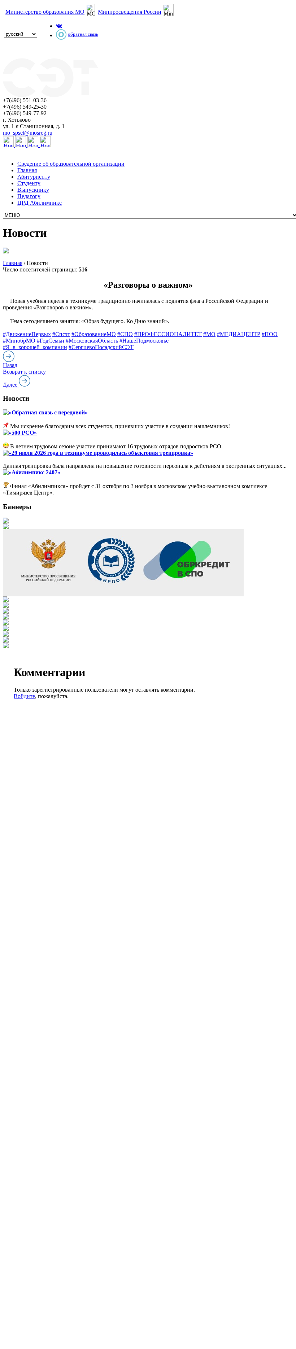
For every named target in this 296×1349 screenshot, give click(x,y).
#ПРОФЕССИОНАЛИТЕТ (168, 334)
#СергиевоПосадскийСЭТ (101, 347)
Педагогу (28, 196)
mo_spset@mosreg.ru (27, 133)
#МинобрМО (19, 341)
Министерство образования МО (44, 12)
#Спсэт (61, 334)
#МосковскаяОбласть (92, 341)
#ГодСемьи (50, 341)
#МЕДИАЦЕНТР (238, 334)
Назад (10, 365)
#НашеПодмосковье (144, 341)
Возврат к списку (24, 372)
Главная (27, 170)
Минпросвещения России (129, 12)
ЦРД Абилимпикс (39, 203)
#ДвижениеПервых (27, 334)
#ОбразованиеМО (93, 334)
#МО (209, 334)
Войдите (24, 696)
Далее (11, 385)
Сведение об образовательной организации (71, 164)
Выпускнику (33, 190)
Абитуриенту (33, 177)
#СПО (125, 334)
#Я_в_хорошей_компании (35, 347)
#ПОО (270, 334)
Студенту (28, 183)
